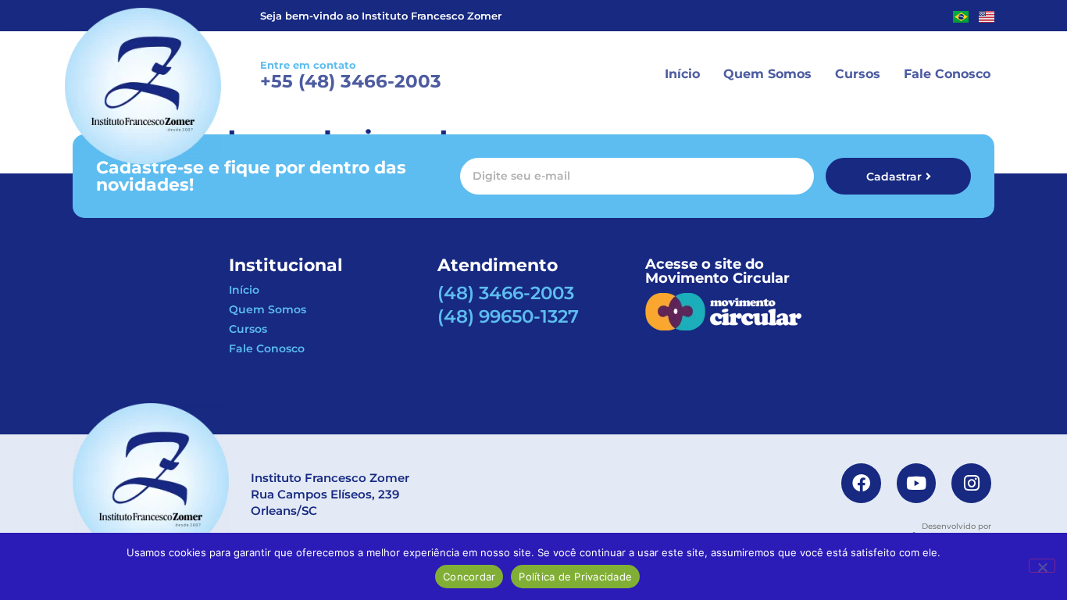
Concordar (469, 576)
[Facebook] (861, 483)
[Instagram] (971, 483)
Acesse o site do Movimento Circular (717, 271)
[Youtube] (917, 483)
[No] (1042, 566)
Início (682, 73)
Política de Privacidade (575, 576)
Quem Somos (767, 73)
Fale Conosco (947, 73)
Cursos (857, 73)
